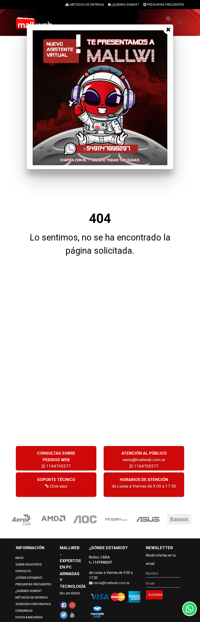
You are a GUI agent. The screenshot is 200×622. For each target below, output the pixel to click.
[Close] (168, 29)
